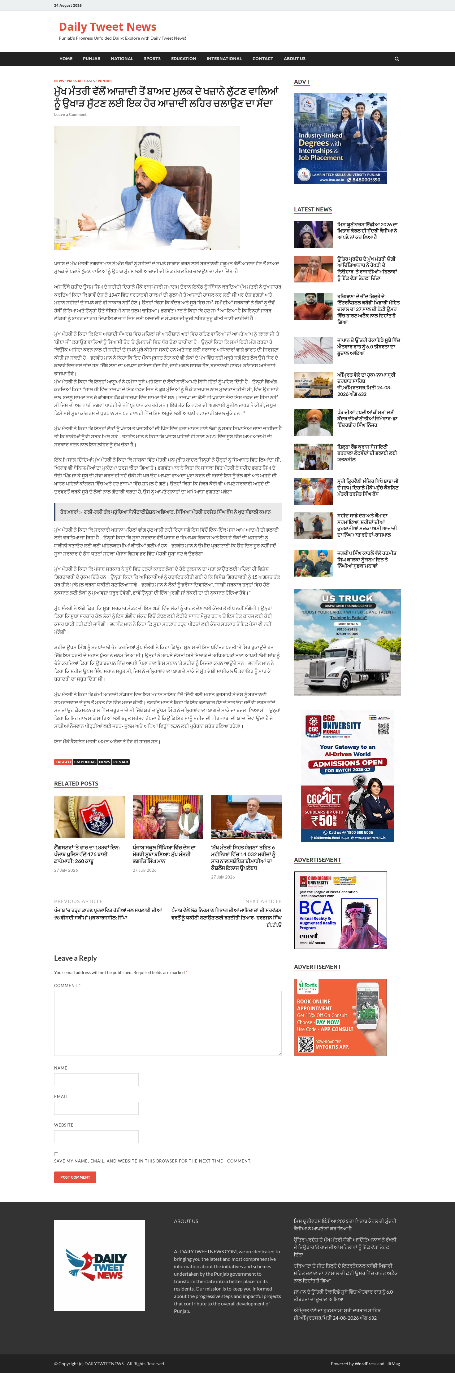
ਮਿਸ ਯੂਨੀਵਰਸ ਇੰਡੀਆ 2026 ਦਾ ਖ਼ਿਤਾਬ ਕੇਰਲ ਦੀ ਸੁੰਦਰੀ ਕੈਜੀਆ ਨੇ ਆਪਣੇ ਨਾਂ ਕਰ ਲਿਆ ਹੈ (367, 230)
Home (65, 58)
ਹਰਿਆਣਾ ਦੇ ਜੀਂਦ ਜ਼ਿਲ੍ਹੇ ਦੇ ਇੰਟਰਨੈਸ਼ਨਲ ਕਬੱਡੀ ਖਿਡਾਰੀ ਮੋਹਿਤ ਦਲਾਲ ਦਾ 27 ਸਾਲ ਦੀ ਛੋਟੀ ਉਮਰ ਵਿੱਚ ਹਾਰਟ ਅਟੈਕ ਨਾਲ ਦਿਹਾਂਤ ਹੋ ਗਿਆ (368, 309)
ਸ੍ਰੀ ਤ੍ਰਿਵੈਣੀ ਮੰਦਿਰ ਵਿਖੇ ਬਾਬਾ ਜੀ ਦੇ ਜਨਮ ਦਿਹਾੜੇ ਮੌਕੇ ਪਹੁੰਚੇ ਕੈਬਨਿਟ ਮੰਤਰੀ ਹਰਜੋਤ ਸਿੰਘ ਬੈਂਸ (368, 487)
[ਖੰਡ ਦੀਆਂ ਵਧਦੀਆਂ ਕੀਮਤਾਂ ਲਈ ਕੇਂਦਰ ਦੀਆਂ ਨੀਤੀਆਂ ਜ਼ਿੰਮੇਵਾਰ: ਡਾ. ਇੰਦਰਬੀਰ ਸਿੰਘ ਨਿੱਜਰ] (313, 413)
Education (183, 58)
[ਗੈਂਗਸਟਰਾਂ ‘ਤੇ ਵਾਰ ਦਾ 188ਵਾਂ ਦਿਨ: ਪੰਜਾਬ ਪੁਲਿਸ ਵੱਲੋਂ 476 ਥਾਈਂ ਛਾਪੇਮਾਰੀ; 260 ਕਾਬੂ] (89, 840)
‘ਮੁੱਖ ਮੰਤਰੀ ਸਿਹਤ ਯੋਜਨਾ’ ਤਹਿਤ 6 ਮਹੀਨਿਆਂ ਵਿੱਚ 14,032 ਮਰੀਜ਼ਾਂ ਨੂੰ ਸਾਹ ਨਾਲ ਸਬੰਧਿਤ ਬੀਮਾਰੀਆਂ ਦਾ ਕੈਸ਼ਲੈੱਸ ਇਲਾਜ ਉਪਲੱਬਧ (243, 857)
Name (60, 1067)
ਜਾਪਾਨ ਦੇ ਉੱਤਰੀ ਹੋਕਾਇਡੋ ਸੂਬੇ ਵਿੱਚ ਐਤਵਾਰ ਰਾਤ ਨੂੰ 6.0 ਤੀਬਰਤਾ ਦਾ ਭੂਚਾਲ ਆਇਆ (368, 346)
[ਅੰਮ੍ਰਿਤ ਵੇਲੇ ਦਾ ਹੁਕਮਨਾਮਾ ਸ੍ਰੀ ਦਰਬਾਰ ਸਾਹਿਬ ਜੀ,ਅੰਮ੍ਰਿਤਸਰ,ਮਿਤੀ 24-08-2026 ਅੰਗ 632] (313, 375)
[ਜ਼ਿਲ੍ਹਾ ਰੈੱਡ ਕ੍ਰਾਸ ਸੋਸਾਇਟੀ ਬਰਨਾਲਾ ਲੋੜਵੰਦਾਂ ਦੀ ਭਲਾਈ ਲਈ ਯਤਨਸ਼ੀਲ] (313, 447)
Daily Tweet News (108, 26)
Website (64, 1125)
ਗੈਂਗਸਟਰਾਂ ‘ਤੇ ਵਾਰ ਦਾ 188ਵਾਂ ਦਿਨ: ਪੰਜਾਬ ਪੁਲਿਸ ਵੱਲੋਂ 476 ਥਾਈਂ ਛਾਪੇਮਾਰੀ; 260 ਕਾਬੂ (87, 854)
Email (61, 1096)
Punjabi (105, 81)
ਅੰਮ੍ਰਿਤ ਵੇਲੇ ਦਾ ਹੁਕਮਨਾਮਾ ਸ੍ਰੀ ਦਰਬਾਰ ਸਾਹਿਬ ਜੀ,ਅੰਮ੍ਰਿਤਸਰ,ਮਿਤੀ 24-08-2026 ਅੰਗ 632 (366, 384)
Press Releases (81, 81)
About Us (295, 58)
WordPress (365, 1363)
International (224, 58)
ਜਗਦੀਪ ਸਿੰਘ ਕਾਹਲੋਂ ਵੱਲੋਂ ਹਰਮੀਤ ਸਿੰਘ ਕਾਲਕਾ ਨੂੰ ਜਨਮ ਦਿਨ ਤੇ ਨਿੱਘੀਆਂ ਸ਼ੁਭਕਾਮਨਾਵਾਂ (366, 559)
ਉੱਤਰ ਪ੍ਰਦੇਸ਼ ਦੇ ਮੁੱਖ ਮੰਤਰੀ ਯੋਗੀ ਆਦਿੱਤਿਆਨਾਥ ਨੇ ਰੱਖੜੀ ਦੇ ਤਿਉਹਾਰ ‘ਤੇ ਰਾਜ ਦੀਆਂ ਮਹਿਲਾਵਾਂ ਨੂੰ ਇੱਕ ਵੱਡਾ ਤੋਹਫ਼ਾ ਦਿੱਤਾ (367, 268)
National (122, 58)
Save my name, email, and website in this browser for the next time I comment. (153, 1160)
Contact (263, 58)
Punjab (91, 58)
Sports (152, 58)
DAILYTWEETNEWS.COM (208, 1251)
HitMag (392, 1363)
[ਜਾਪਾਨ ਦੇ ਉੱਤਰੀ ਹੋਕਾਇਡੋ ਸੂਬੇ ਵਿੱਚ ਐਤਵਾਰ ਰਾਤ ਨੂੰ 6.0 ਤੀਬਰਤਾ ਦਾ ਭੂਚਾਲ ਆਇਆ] (313, 340)
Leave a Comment (70, 114)
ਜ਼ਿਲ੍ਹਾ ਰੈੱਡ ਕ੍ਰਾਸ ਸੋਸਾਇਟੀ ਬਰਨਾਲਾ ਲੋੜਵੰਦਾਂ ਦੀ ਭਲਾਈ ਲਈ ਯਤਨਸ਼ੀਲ (367, 453)
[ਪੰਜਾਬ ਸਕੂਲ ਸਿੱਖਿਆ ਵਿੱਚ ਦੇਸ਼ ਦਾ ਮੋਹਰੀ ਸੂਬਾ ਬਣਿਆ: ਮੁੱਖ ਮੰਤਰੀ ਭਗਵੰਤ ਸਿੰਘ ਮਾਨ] (168, 840)
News (59, 81)
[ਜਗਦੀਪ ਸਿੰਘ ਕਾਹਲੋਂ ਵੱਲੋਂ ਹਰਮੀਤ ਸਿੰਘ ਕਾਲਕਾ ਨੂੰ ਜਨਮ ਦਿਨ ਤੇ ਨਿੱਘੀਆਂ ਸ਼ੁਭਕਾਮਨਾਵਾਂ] (313, 553)
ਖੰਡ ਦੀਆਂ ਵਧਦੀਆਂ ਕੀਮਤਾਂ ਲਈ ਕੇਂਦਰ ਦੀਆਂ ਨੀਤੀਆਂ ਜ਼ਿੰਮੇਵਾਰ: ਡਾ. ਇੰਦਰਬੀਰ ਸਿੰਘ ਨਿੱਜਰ (368, 418)
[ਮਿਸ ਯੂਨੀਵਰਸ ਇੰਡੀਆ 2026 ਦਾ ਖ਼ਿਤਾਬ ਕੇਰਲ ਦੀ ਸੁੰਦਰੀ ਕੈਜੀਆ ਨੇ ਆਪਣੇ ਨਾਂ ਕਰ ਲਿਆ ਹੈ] (313, 225)
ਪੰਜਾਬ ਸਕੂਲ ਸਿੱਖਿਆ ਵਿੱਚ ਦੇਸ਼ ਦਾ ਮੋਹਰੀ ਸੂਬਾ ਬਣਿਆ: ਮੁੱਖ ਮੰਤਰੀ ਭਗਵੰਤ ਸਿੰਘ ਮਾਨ (164, 854)
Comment (67, 985)
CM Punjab (85, 762)
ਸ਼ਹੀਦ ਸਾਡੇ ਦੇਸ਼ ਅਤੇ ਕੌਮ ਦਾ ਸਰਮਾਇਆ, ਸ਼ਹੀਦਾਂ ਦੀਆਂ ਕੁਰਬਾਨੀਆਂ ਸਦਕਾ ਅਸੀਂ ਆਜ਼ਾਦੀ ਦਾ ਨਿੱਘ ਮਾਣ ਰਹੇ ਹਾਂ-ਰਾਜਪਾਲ (367, 525)
